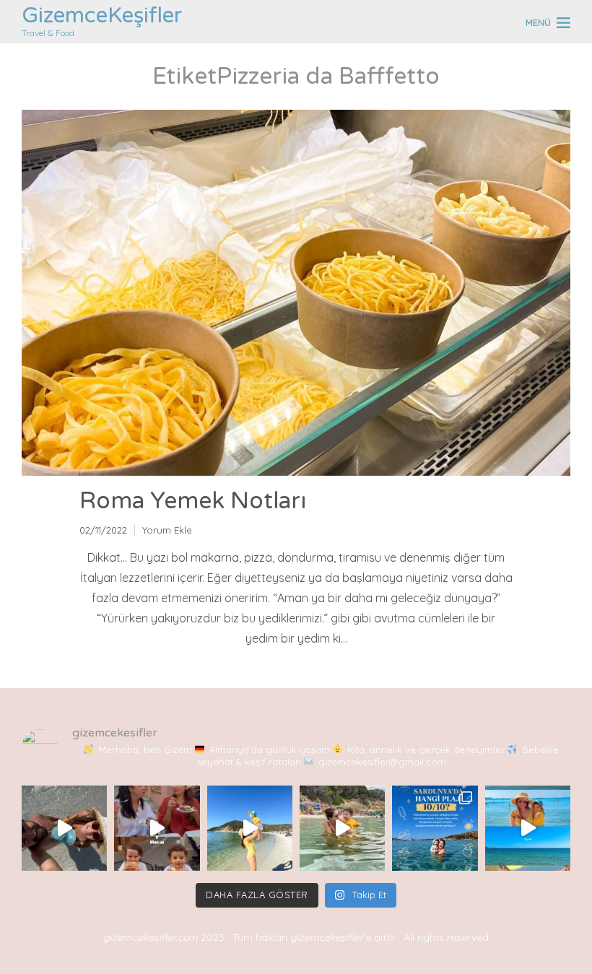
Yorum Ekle (167, 530)
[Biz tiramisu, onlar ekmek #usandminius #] (156, 828)
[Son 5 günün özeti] (527, 828)
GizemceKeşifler (102, 15)
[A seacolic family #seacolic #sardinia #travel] (64, 828)
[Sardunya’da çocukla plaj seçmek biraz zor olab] (434, 828)
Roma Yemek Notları (192, 501)
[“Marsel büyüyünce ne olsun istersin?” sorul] (342, 828)
